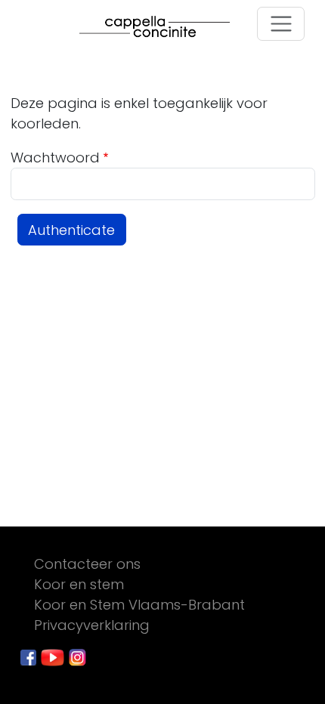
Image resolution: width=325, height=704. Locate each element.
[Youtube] (54, 656)
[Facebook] (30, 656)
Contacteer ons (87, 563)
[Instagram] (77, 656)
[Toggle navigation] (281, 24)
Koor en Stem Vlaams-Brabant (139, 604)
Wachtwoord (55, 157)
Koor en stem (79, 584)
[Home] (161, 26)
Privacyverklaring (92, 625)
